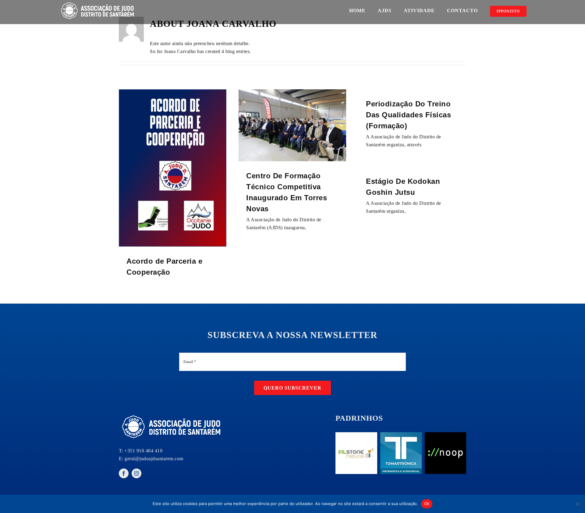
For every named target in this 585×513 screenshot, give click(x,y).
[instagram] (136, 473)
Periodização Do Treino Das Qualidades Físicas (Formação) (408, 115)
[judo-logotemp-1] (172, 414)
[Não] (577, 504)
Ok (427, 503)
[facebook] (124, 473)
